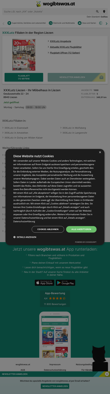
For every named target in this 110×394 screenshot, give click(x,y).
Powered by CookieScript (85, 242)
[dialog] (54, 197)
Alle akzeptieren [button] (81, 229)
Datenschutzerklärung (24, 221)
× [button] (100, 152)
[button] (24, 237)
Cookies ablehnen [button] (47, 229)
